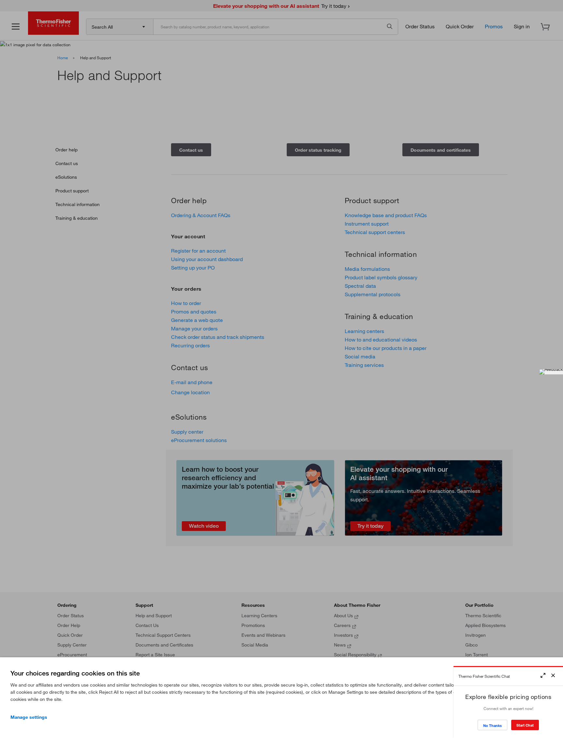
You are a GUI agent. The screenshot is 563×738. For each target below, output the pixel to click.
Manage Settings (28, 717)
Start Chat (525, 725)
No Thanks (492, 725)
